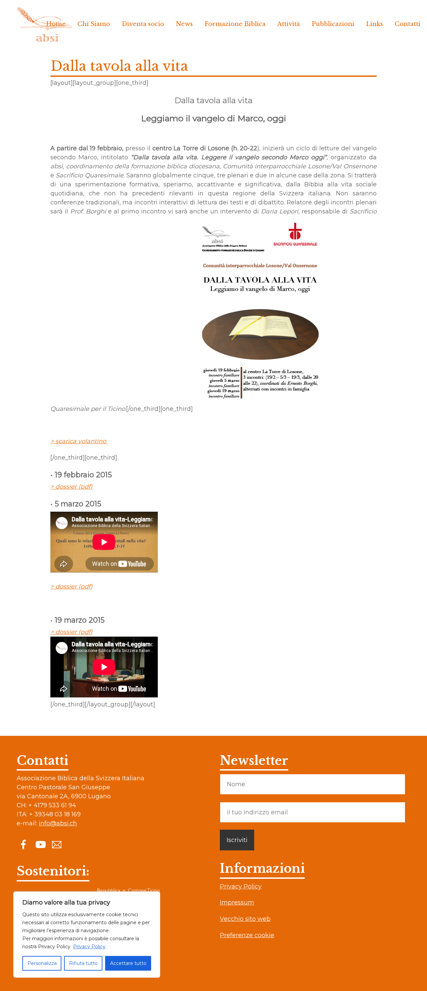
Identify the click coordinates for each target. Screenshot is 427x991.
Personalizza (42, 963)
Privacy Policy (89, 947)
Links (374, 24)
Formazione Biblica (235, 24)
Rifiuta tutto (83, 963)
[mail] (56, 844)
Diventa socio (143, 24)
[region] (86, 934)
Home (56, 24)
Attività (288, 24)
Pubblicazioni (333, 24)
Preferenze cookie (247, 935)
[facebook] (23, 844)
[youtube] (40, 844)
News (184, 24)
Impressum (237, 902)
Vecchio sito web (245, 919)
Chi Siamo (93, 24)
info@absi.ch (58, 823)
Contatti (407, 24)
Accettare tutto (128, 963)
